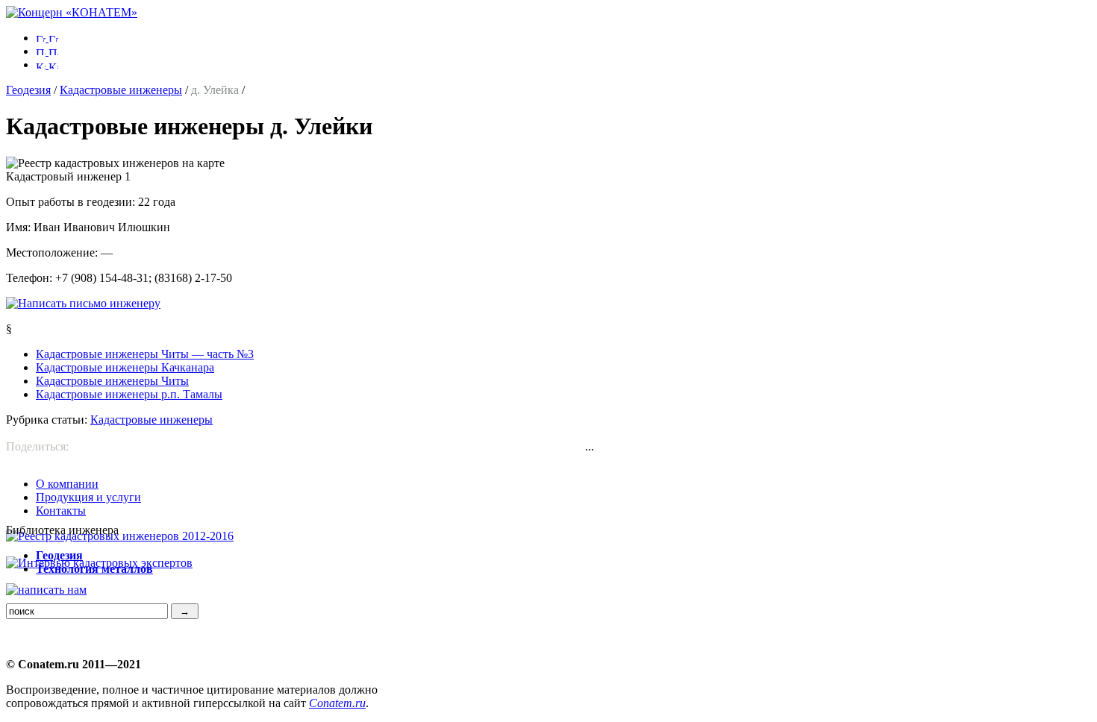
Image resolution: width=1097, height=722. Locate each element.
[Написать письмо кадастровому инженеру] (83, 303)
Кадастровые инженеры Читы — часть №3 (145, 354)
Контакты (61, 510)
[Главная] (71, 12)
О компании (67, 483)
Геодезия (28, 90)
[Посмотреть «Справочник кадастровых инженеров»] (120, 536)
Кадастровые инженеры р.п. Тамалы (129, 394)
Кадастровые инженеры (121, 90)
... (589, 446)
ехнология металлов (94, 568)
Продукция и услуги (88, 497)
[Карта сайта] (47, 64)
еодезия (59, 555)
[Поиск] (47, 51)
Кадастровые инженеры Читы (112, 380)
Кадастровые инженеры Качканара (125, 367)
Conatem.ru (337, 703)
